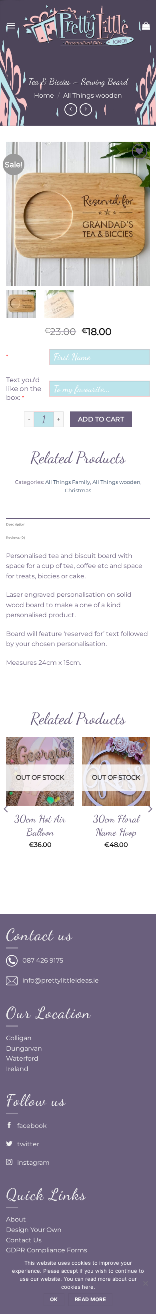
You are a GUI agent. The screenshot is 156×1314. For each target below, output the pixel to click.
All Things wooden (92, 95)
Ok (54, 1299)
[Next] (137, 213)
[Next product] (70, 109)
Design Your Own (34, 1230)
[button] (11, 25)
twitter (25, 1144)
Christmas (78, 490)
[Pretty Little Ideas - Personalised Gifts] (78, 25)
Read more (90, 1299)
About (16, 1219)
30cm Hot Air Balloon (40, 825)
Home (44, 95)
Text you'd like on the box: (23, 388)
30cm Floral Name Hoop (116, 825)
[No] (145, 1285)
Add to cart (101, 419)
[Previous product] (86, 109)
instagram (31, 1162)
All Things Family (67, 482)
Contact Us (24, 1240)
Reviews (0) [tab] (15, 538)
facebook (29, 1125)
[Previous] (19, 213)
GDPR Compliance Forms (46, 1250)
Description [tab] (15, 524)
